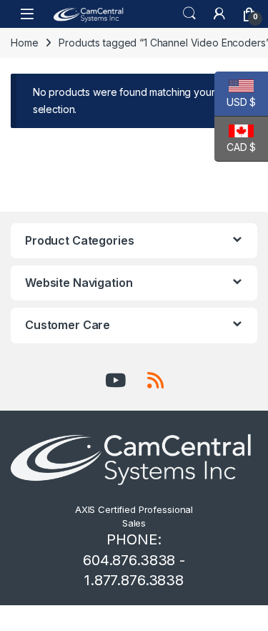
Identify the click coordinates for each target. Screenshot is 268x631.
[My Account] (219, 13)
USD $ (235, 102)
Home (24, 42)
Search (189, 13)
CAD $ (235, 147)
